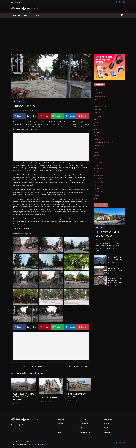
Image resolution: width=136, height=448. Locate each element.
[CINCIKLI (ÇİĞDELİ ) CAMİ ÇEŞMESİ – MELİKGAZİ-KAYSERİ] (100, 282)
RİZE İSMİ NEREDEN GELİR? (77, 395)
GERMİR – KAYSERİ (49, 397)
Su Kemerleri (98, 192)
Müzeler (96, 165)
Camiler (96, 103)
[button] (25, 245)
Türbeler (96, 195)
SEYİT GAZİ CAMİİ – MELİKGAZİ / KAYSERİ (115, 269)
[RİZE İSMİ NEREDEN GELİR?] (78, 379)
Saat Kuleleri (98, 178)
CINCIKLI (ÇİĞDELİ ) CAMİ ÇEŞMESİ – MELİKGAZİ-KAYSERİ (114, 281)
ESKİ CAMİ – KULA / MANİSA (77, 367)
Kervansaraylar (99, 146)
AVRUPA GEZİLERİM (100, 96)
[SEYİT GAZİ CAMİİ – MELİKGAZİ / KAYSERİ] (100, 270)
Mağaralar (97, 155)
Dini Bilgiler (97, 116)
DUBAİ (96, 119)
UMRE (96, 198)
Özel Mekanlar (98, 175)
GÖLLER (96, 122)
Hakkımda (26, 15)
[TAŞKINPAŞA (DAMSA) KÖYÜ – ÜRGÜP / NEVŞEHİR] (23, 379)
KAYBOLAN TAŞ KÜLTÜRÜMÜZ (104, 142)
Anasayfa (16, 15)
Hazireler (97, 132)
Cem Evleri (97, 109)
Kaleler (96, 136)
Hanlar (96, 129)
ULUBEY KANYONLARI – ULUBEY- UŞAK (108, 233)
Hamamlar (97, 126)
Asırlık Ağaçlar (98, 93)
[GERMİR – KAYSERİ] (51, 379)
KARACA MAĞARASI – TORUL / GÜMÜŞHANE (115, 258)
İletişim (36, 15)
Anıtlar (96, 90)
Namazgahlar (98, 169)
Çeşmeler (97, 113)
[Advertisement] (68, 33)
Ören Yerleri (98, 172)
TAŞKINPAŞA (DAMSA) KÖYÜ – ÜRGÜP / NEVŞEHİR (23, 397)
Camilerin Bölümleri (100, 106)
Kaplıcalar (97, 139)
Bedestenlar (98, 99)
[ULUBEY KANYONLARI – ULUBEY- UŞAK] (109, 216)
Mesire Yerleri (98, 162)
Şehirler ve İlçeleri (19, 101)
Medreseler (97, 159)
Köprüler (97, 152)
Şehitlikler (97, 185)
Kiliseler (96, 149)
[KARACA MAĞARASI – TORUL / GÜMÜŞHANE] (100, 260)
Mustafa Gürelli (29, 110)
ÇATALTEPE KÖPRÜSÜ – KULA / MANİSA (29, 367)
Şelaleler (96, 188)
